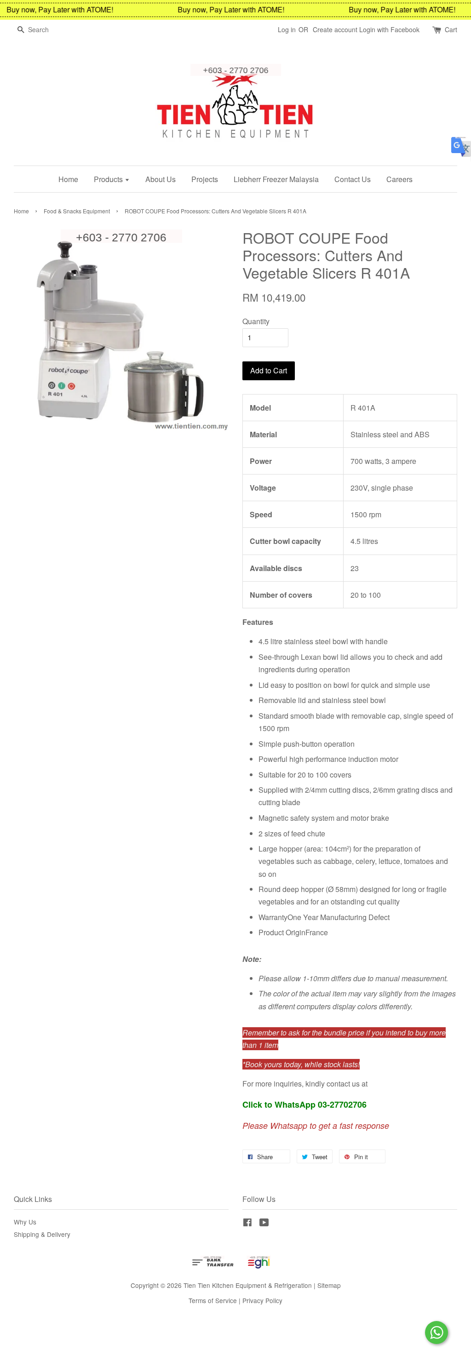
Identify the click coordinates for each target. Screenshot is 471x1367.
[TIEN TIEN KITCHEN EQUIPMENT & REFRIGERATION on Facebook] (247, 1223)
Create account (335, 29)
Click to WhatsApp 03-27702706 (304, 1104)
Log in (287, 29)
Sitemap (329, 1285)
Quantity (256, 321)
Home (68, 179)
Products (109, 179)
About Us (160, 179)
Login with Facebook (389, 29)
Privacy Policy (262, 1300)
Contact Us (352, 179)
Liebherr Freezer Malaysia (276, 179)
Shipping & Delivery (42, 1234)
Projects (204, 179)
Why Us (25, 1221)
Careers (399, 179)
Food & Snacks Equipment (77, 211)
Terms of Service (213, 1300)
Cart (451, 29)
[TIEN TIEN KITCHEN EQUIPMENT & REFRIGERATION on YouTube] (264, 1223)
